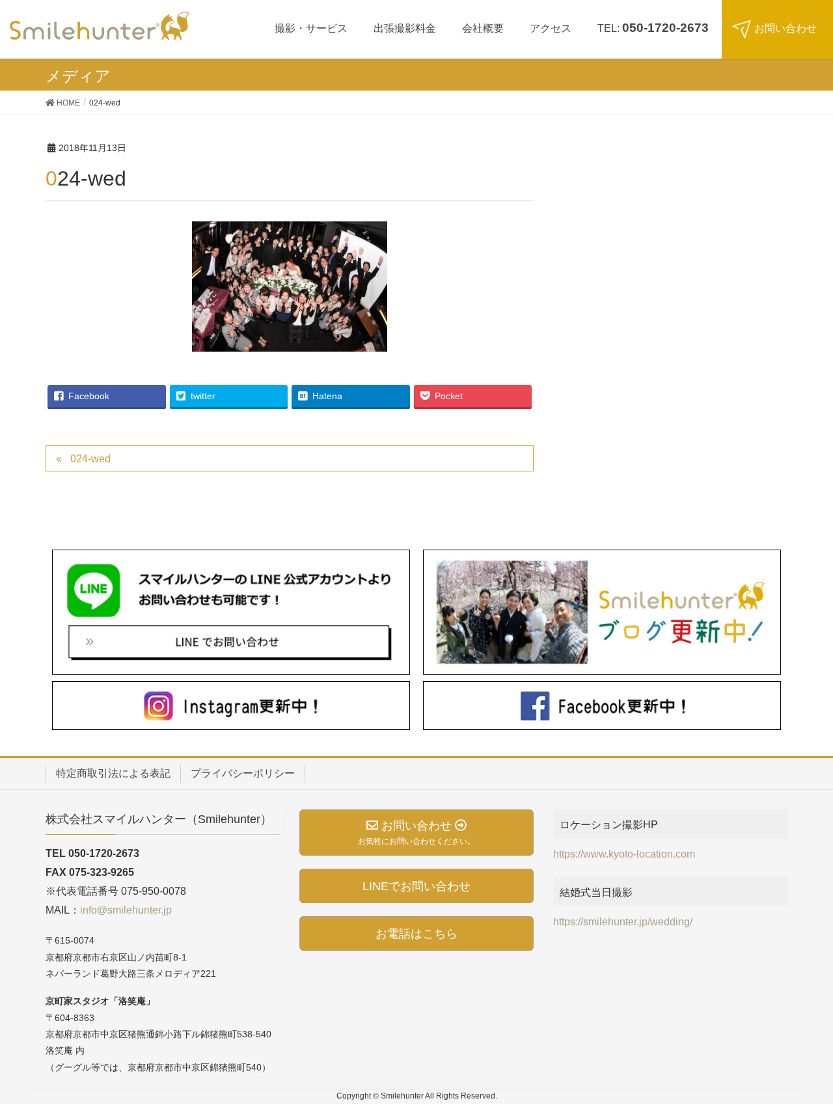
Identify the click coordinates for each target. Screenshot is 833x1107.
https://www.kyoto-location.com (624, 854)
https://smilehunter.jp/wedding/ (622, 921)
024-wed (90, 458)
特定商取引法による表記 (113, 773)
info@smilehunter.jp (126, 910)
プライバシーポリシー (243, 773)
